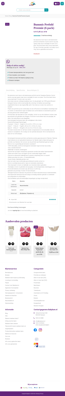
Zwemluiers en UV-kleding (41, 293)
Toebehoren (37, 290)
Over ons (7, 336)
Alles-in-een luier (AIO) (40, 277)
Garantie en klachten (11, 295)
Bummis (22, 181)
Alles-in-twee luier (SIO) (40, 280)
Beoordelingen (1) (33, 90)
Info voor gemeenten (11, 344)
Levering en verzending (11, 280)
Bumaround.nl (9, 298)
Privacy (41, 393)
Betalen (7, 275)
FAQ (6, 316)
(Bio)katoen (23, 193)
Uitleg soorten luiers (10, 321)
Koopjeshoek (37, 303)
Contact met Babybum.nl (12, 285)
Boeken (36, 298)
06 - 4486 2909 (21, 67)
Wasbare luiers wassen (11, 323)
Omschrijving (10, 90)
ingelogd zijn (16, 210)
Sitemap (37, 393)
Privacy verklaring (10, 290)
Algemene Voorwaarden (11, 288)
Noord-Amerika (24, 185)
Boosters (36, 288)
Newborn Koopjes (39, 306)
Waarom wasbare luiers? (12, 318)
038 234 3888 (39, 318)
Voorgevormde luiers (39, 272)
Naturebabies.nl (9, 300)
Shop (10, 16)
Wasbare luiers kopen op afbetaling (15, 277)
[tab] (10, 90)
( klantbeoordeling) (46, 35)
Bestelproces (9, 272)
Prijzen (7, 283)
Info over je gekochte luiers (12, 341)
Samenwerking (9, 303)
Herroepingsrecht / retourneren (14, 293)
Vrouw (35, 295)
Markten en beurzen (10, 334)
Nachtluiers (37, 285)
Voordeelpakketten (39, 300)
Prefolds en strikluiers (40, 275)
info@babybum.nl (40, 321)
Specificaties (20, 90)
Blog (6, 313)
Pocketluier (37, 283)
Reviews (7, 339)
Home (6, 16)
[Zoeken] (46, 10)
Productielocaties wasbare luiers (14, 331)
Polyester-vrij (30, 193)
